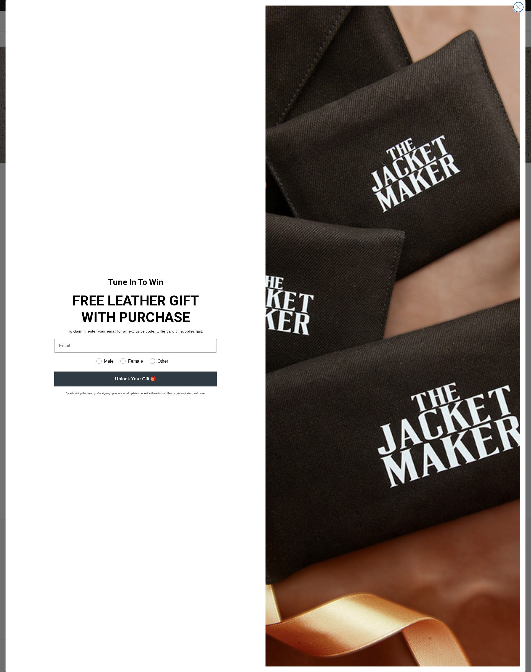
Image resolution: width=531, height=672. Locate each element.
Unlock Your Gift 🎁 (135, 378)
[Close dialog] (518, 7)
